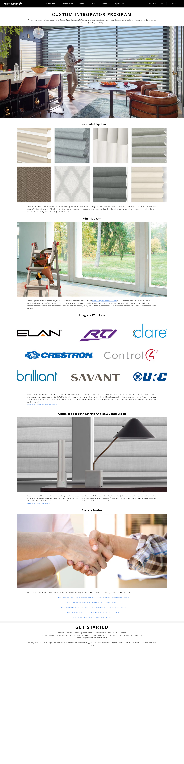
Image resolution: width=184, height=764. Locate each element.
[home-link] (13, 3)
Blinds (93, 4)
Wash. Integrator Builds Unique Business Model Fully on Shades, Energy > (92, 602)
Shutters (104, 4)
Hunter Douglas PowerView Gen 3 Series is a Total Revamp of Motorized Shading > (92, 612)
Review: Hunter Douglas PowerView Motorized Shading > (92, 617)
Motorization (50, 4)
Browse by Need (67, 4)
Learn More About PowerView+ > (38, 503)
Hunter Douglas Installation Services (104, 301)
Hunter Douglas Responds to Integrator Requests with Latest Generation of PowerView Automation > (92, 607)
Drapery (116, 4)
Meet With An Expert (156, 4)
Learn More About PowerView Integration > (42, 404)
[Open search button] (123, 4)
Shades (82, 4)
